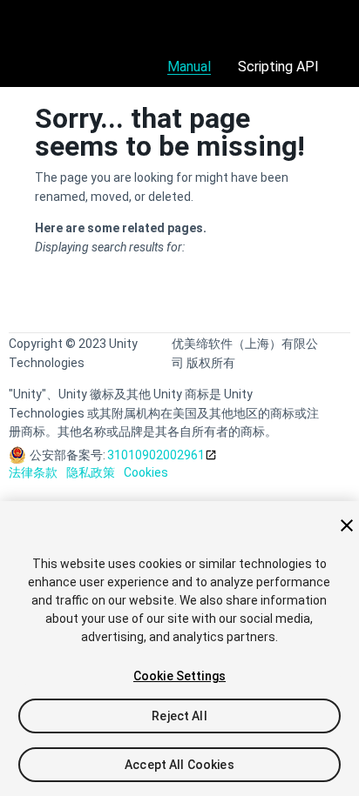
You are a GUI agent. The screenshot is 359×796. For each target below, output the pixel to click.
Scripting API (278, 66)
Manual (189, 66)
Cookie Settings (179, 676)
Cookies (146, 472)
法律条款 (33, 472)
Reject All (179, 716)
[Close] (346, 525)
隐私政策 (90, 472)
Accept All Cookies (179, 765)
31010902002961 (156, 455)
